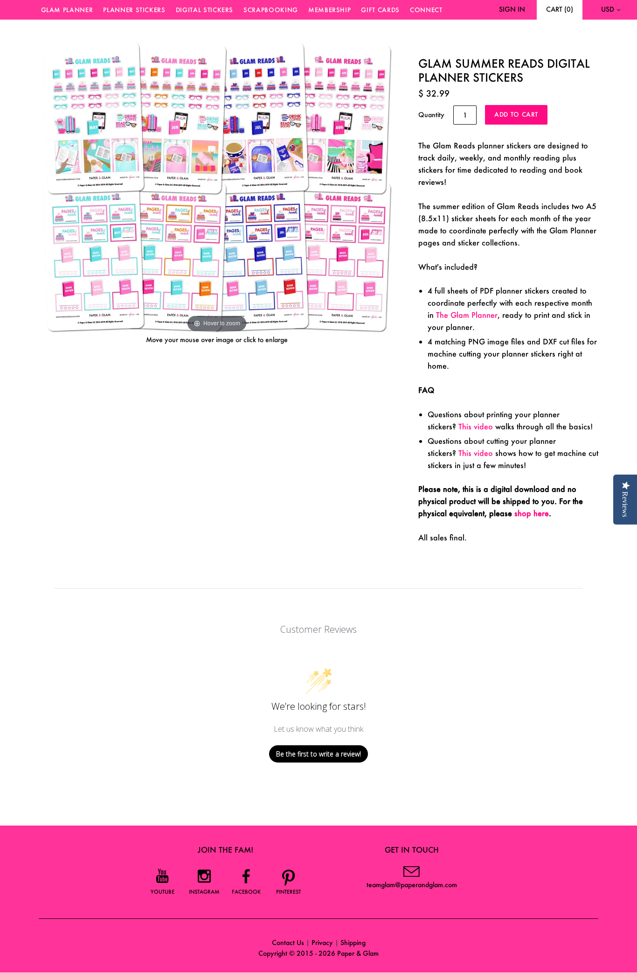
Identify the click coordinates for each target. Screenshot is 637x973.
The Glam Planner (467, 315)
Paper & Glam (358, 953)
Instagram (204, 892)
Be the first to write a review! (318, 753)
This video (475, 426)
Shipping (353, 942)
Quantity (431, 114)
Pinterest (288, 892)
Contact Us (288, 942)
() (559, 9)
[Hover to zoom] (217, 185)
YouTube (162, 892)
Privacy (322, 942)
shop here (531, 513)
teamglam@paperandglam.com (412, 884)
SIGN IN (512, 9)
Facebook (246, 892)
